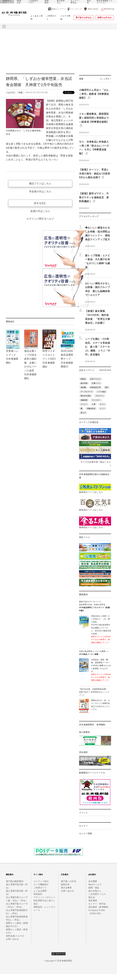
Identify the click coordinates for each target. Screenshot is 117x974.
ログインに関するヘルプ (40, 218)
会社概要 (92, 881)
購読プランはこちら (40, 183)
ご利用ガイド (51, 17)
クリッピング (76, 9)
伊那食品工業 (95, 387)
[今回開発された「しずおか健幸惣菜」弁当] (25, 113)
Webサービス (95, 884)
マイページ (59, 954)
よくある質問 (40, 891)
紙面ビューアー (59, 9)
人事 (93, 404)
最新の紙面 (93, 9)
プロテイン (99, 396)
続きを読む (40, 203)
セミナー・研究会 (75, 1)
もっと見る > (105, 79)
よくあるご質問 (36, 17)
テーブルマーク (87, 392)
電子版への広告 (68, 881)
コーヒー (84, 404)
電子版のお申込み (84, 17)
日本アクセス (95, 379)
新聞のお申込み (105, 17)
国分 (106, 387)
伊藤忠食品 (91, 408)
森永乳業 (84, 383)
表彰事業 (92, 900)
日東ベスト (96, 383)
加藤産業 (84, 400)
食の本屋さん (61, 1)
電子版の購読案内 (14, 881)
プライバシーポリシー (44, 897)
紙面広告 (65, 884)
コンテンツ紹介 (41, 881)
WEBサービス (7, 1)
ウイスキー (96, 400)
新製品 (83, 379)
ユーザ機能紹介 (41, 884)
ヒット (102, 408)
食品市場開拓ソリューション (104, 1)
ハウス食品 (101, 392)
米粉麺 (83, 387)
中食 (20, 92)
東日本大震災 (86, 396)
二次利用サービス (33, 1)
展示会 (89, 1)
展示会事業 (66, 887)
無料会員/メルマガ (15, 936)
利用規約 (38, 894)
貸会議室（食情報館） (99, 907)
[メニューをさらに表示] (4, 26)
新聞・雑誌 (48, 1)
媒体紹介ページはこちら (91, 492)
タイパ (102, 404)
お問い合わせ (12, 939)
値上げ (83, 413)
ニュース (10, 92)
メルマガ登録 (65, 17)
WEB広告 (19, 1)
